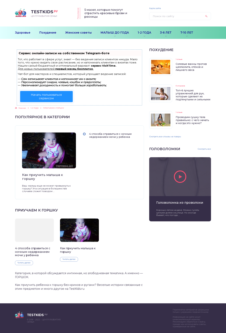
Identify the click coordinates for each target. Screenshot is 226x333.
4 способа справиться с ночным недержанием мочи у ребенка (110, 135)
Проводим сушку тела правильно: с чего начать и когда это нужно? (192, 120)
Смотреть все (204, 149)
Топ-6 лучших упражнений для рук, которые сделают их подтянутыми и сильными (193, 95)
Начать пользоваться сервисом (46, 96)
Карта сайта (155, 8)
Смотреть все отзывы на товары (165, 136)
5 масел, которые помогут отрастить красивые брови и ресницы (105, 13)
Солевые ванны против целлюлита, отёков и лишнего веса (191, 67)
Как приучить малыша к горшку (42, 177)
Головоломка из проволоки (179, 203)
